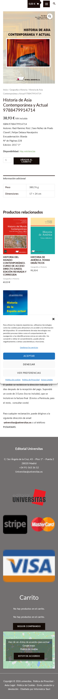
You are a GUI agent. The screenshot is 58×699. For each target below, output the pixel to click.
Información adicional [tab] (14, 178)
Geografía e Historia (18, 90)
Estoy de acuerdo (29, 656)
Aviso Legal (10, 685)
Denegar (29, 364)
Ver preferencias (29, 373)
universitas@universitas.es (18, 422)
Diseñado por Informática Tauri (35, 689)
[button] (53, 319)
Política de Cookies (26, 685)
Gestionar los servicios (29, 347)
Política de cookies (13, 380)
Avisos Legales (47, 380)
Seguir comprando (29, 626)
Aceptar (29, 356)
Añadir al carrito (26, 161)
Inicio (5, 90)
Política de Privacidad (31, 380)
